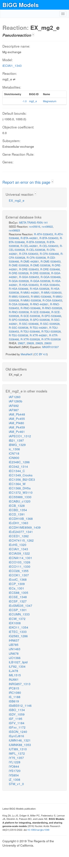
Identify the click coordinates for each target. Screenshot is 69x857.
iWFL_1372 (17, 753)
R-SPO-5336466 (51, 316)
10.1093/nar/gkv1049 (38, 829)
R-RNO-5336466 (30, 308)
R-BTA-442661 (29, 238)
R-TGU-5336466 (30, 331)
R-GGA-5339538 (40, 281)
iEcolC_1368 (18, 579)
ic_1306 (14, 449)
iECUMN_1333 (19, 614)
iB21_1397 (16, 440)
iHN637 (14, 640)
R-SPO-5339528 (18, 320)
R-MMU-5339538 (31, 300)
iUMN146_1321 (20, 740)
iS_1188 (14, 697)
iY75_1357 (16, 757)
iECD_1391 (17, 514)
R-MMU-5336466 (41, 296)
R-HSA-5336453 (29, 285)
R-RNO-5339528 (52, 308)
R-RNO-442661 (39, 304)
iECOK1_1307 (19, 575)
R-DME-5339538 (40, 265)
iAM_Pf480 (16, 423)
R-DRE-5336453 (29, 269)
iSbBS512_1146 (20, 705)
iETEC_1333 (18, 631)
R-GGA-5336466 (50, 277)
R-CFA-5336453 (28, 254)
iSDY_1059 (17, 714)
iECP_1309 (17, 583)
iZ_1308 (14, 779)
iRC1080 (15, 692)
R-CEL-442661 (29, 246)
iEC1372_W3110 (21, 492)
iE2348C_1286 (19, 462)
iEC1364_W (17, 484)
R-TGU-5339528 (51, 331)
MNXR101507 (50, 347)
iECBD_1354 (18, 510)
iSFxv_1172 (17, 727)
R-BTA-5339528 (35, 242)
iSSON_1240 (18, 731)
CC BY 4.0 (40, 354)
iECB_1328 (17, 505)
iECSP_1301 (18, 610)
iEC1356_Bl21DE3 (22, 479)
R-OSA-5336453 (52, 300)
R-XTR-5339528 (30, 339)
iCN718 (14, 453)
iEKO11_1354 (18, 627)
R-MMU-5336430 (51, 292)
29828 (30, 343)
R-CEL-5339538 (35, 250)
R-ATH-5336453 (43, 234)
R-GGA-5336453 (29, 277)
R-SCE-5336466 (40, 312)
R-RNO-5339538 (19, 312)
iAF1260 (15, 397)
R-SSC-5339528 (50, 324)
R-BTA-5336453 (48, 238)
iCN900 (14, 457)
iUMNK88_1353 (20, 744)
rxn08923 (14, 230)
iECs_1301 (16, 588)
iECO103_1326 (19, 562)
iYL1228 (14, 762)
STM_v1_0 (16, 784)
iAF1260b (15, 401)
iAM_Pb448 (17, 414)
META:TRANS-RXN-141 (33, 222)
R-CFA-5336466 (49, 254)
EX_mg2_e (16, 200)
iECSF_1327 (18, 601)
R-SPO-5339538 (40, 320)
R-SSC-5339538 (18, 327)
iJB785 (13, 644)
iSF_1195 (15, 718)
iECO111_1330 (19, 566)
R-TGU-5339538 (18, 335)
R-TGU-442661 (39, 327)
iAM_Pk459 (17, 427)
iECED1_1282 (19, 536)
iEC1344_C (17, 471)
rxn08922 (47, 226)
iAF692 (14, 405)
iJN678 (14, 653)
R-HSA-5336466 (18, 289)
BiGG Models (20, 4)
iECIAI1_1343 (12, 65)
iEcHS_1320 (17, 544)
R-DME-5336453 (50, 261)
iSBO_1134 (17, 710)
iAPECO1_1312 (20, 436)
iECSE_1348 (18, 597)
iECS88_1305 (18, 592)
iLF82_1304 (17, 666)
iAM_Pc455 (17, 418)
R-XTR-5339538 (51, 339)
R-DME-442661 (30, 261)
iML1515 (15, 675)
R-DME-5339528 (19, 265)
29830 (48, 343)
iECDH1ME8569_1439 (25, 527)
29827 (21, 343)
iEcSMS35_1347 (20, 605)
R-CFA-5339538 (36, 257)
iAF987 (14, 410)
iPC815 (14, 688)
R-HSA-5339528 (39, 289)
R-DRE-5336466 (50, 269)
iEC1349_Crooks (21, 475)
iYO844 (14, 766)
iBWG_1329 (17, 444)
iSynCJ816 (16, 736)
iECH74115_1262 (21, 540)
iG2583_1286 (18, 636)
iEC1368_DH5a (20, 488)
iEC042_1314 (18, 466)
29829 (39, 343)
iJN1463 (14, 649)
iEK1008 (15, 623)
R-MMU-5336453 (19, 296)
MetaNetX (27, 354)
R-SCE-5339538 (30, 316)
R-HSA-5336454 (50, 285)
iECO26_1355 (19, 571)
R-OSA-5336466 (18, 304)
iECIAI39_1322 (19, 553)
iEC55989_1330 (20, 497)
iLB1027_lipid (18, 662)
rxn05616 (34, 226)
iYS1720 (15, 770)
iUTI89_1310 (18, 749)
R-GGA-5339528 (19, 281)
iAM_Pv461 (17, 431)
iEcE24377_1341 (21, 531)
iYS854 (14, 775)
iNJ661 (14, 679)
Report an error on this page (26, 182)
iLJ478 (13, 670)
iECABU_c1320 (19, 501)
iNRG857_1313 (19, 684)
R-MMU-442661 (30, 292)
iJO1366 (15, 657)
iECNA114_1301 (20, 558)
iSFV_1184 (16, 723)
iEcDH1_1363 (18, 523)
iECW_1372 (17, 618)
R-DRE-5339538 (40, 273)
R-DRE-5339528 (18, 273)
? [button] (33, 34)
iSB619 (14, 701)
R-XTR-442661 (38, 335)
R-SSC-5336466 (29, 324)
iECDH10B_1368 (21, 518)
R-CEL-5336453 (48, 246)
